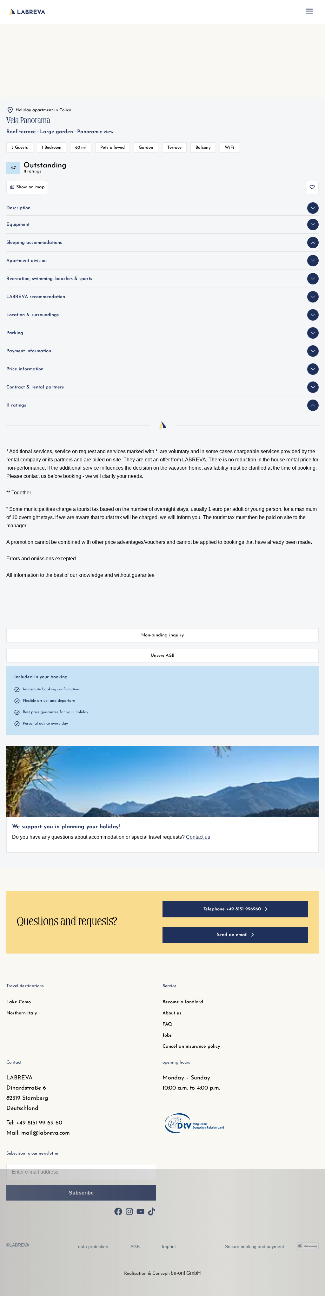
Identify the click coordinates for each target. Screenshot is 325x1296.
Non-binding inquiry (162, 635)
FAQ (167, 1024)
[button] (309, 12)
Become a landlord (182, 1002)
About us (171, 1013)
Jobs (167, 1035)
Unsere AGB (162, 656)
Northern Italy (21, 1013)
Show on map (30, 187)
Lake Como (18, 1002)
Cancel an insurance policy (191, 1046)
